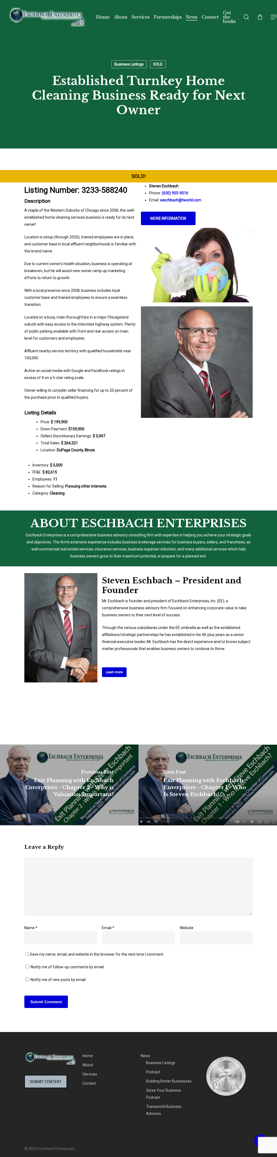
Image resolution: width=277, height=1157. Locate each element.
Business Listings (129, 64)
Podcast (153, 1072)
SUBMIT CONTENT (46, 1082)
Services (90, 1074)
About (88, 1065)
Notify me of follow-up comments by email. (67, 967)
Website (186, 928)
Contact (89, 1083)
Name (30, 928)
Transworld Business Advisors (164, 1110)
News (145, 1056)
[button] (274, 17)
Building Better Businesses (169, 1081)
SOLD (158, 64)
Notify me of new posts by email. (58, 979)
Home (88, 1056)
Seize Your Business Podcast (163, 1094)
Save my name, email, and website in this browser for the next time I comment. (97, 954)
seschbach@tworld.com (180, 200)
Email (108, 928)
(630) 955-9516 (175, 193)
